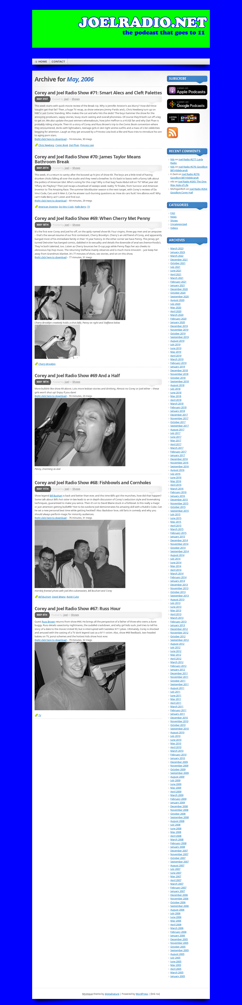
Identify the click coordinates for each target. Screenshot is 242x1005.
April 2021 (175, 274)
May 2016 (175, 481)
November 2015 (179, 503)
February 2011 (178, 710)
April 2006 (175, 924)
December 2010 (179, 717)
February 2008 (178, 843)
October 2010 (177, 725)
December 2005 (179, 939)
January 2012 (177, 669)
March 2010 (176, 750)
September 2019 (179, 337)
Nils (172, 159)
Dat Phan (74, 145)
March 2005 (176, 972)
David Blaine (58, 596)
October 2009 (177, 769)
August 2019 (177, 341)
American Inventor (48, 206)
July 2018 (175, 388)
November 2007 (179, 854)
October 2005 (177, 946)
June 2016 (175, 477)
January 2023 (177, 252)
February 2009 (178, 799)
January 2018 (177, 411)
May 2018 (175, 396)
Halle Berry (80, 206)
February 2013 (178, 621)
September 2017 (179, 425)
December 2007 (179, 850)
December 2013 (179, 584)
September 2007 (179, 861)
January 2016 (177, 496)
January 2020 (177, 322)
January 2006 (177, 935)
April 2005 (175, 969)
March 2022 (176, 255)
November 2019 (179, 329)
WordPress (142, 994)
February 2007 (178, 887)
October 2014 (177, 547)
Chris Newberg (46, 145)
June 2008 (175, 828)
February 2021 (178, 281)
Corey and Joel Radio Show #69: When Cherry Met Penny (92, 218)
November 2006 (179, 898)
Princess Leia (87, 145)
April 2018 (175, 400)
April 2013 (175, 614)
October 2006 (177, 902)
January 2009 (177, 802)
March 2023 (176, 248)
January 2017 (177, 455)
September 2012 (179, 640)
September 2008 (179, 817)
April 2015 (175, 525)
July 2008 (175, 824)
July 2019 (175, 344)
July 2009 (175, 780)
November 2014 (179, 544)
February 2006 (178, 932)
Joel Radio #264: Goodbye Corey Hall (188, 190)
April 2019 (175, 355)
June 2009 (175, 784)
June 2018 (175, 392)
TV (88, 206)
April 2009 (175, 791)
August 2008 (177, 821)
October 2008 (177, 813)
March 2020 (176, 315)
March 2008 (176, 839)
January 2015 (177, 536)
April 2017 (175, 444)
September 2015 (179, 510)
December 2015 (179, 499)
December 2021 (179, 259)
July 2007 (175, 869)
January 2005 (177, 976)
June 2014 (175, 562)
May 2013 (175, 610)
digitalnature (112, 994)
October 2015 (177, 507)
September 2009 (179, 773)
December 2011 (179, 673)
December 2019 (179, 326)
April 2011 (175, 703)
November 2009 (179, 765)
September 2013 (179, 595)
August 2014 (177, 555)
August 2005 (177, 954)
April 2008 (175, 836)
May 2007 (175, 876)
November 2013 (179, 588)
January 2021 (177, 285)
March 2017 (176, 448)
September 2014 (179, 551)
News (173, 216)
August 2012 (177, 643)
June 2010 (175, 739)
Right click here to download (51, 139)
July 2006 (175, 913)
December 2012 (179, 629)
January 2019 (177, 366)
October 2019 (177, 333)
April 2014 (175, 570)
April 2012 (175, 658)
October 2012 (177, 636)
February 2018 (178, 407)
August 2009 (177, 776)
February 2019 (178, 363)
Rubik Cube (73, 596)
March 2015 (176, 529)
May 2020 (175, 307)
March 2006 (176, 928)
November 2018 (179, 374)
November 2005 (179, 943)
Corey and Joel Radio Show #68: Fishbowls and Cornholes (93, 482)
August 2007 (177, 865)
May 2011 (175, 699)
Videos (174, 228)
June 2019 (175, 348)
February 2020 (178, 318)
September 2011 (179, 684)
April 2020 (175, 311)
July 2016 (175, 474)
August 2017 (177, 429)
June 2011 (175, 695)
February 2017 (178, 451)
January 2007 (177, 891)
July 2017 (175, 433)
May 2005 (175, 965)
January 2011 (177, 714)
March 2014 (176, 573)
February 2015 (178, 533)
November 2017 (179, 418)
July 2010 (175, 736)
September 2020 (179, 296)
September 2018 (179, 381)
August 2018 (177, 385)
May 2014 (175, 566)
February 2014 (178, 577)
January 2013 (177, 625)
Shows (76, 99)
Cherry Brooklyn (47, 364)
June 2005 (175, 961)
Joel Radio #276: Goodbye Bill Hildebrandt (185, 176)
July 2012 (175, 647)
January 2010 (177, 758)
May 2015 (175, 521)
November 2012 (179, 632)
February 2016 (178, 492)
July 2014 (175, 558)
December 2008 (179, 806)
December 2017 (179, 414)
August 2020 (177, 300)
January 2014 (177, 581)
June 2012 (175, 651)
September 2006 (179, 906)
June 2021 (175, 270)
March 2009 (176, 795)
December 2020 (179, 289)
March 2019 (176, 359)
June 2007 (175, 872)
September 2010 (179, 728)
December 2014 (179, 540)
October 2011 (177, 680)
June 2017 (175, 437)
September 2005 (179, 950)
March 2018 (176, 403)
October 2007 (177, 858)
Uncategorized (178, 224)
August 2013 (177, 599)
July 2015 (175, 514)
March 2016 (176, 488)
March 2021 (176, 278)
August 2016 (177, 470)
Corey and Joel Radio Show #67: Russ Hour (78, 608)
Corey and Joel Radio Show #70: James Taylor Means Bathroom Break (88, 159)
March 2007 (176, 883)
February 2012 (178, 666)
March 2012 (176, 662)
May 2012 (175, 654)
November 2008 (179, 810)
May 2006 (175, 920)
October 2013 (177, 592)
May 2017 (175, 440)
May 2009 (175, 787)
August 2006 (177, 909)
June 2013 (175, 606)
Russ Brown (48, 621)
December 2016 (179, 459)
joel (66, 99)
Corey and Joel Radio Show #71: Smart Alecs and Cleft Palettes (98, 93)
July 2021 (175, 267)
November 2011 (179, 677)
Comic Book (61, 145)
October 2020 (177, 292)
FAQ (172, 213)
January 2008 (177, 847)
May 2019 (175, 352)
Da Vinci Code (66, 206)
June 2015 (175, 518)
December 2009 (179, 762)
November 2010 (179, 721)
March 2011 (176, 706)
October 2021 (177, 263)
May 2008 (175, 832)
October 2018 (177, 377)
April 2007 (175, 880)
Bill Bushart (56, 495)
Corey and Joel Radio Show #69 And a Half (77, 375)
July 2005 (175, 957)
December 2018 (179, 370)
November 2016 (179, 462)
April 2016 (175, 484)
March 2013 (176, 617)
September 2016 (179, 466)
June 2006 (175, 917)
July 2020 (175, 304)
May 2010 (175, 743)
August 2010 (177, 732)
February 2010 (178, 754)
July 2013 (175, 603)
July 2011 (175, 691)
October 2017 (177, 422)
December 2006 (179, 895)
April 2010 (175, 747)
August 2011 (177, 688)
